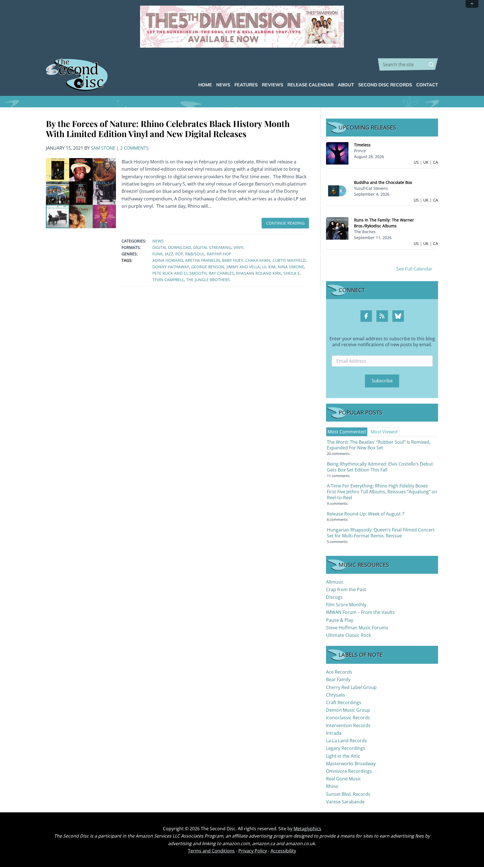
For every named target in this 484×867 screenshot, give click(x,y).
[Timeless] (337, 153)
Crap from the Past (346, 589)
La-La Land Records (346, 740)
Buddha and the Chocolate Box (383, 182)
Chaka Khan (257, 260)
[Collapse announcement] (472, 4)
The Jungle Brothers (208, 279)
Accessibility (283, 851)
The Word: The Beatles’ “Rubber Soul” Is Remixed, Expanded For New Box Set (379, 445)
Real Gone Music (343, 779)
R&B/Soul (194, 253)
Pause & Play (339, 620)
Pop (179, 253)
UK (426, 162)
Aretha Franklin (202, 260)
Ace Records (339, 672)
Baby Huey (232, 260)
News (158, 241)
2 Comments (134, 148)
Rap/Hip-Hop (219, 253)
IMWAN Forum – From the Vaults (360, 612)
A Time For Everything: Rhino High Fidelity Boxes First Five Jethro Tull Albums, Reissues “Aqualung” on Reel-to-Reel (382, 492)
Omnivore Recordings (349, 771)
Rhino (332, 786)
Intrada (333, 733)
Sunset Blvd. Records (348, 794)
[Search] (431, 64)
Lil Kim (269, 266)
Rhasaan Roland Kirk (258, 273)
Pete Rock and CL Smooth (179, 273)
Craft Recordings (343, 702)
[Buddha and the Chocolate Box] (337, 190)
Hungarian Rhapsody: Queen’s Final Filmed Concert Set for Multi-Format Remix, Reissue (381, 533)
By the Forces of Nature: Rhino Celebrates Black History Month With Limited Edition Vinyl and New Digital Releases (168, 128)
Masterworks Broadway (351, 763)
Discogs (334, 597)
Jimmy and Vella (243, 266)
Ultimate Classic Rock (348, 635)
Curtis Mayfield (289, 260)
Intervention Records (348, 725)
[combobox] (408, 64)
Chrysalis (335, 695)
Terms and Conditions (211, 851)
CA (435, 162)
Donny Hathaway (170, 266)
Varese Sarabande (345, 802)
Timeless (362, 144)
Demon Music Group (348, 710)
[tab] (346, 431)
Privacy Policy (252, 851)
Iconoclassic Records (348, 718)
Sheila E (291, 273)
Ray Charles (221, 273)
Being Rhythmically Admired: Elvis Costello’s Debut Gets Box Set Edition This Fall (380, 467)
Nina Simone (291, 266)
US (416, 162)
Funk (157, 253)
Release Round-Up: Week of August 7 (365, 514)
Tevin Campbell (168, 279)
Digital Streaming (212, 247)
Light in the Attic (343, 756)
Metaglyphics (307, 829)
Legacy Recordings (345, 748)
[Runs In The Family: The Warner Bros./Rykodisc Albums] (337, 228)
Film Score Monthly (346, 605)
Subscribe (382, 381)
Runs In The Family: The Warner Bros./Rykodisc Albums (384, 222)
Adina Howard (167, 260)
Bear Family (338, 679)
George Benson (207, 266)
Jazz (169, 253)
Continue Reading (285, 223)
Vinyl (239, 247)
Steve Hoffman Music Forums (357, 628)
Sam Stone (103, 148)
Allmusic (335, 582)
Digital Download (171, 247)
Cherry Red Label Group (351, 687)
